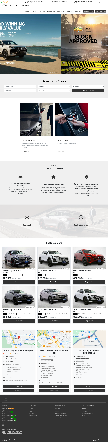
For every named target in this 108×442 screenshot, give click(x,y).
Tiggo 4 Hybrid (6, 411)
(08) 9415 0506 (80, 361)
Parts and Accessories (61, 410)
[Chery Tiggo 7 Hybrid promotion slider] (54, 72)
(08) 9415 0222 (10, 361)
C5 (3, 422)
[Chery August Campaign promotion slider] (50, 72)
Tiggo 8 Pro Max (6, 417)
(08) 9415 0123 (45, 363)
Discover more (26, 151)
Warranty (57, 411)
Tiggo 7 (4, 413)
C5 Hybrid (4, 424)
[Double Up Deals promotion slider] (52, 72)
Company (78, 11)
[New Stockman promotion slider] (58, 72)
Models (27, 11)
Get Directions (18, 390)
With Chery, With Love (61, 417)
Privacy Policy (85, 415)
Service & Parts (58, 11)
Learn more (61, 151)
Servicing (57, 408)
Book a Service (101, 11)
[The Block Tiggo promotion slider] (56, 72)
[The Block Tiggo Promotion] (54, 44)
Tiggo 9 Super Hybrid (7, 420)
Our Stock (31, 408)
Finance (49, 11)
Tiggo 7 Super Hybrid (7, 415)
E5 (3, 426)
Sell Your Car (88, 11)
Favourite (28, 268)
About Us (84, 408)
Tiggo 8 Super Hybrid (7, 418)
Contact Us (19, 386)
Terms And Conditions (87, 413)
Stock (35, 11)
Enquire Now (19, 282)
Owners (69, 11)
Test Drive (31, 413)
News (83, 410)
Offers (42, 11)
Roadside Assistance (60, 413)
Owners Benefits (33, 415)
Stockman (4, 408)
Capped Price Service (61, 415)
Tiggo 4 (4, 410)
